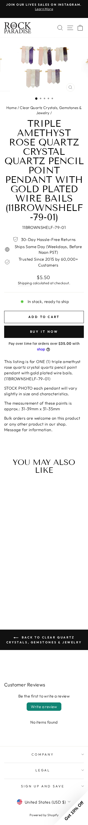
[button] (71, 808)
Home (11, 107)
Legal (42, 770)
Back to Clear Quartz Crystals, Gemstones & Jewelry (44, 639)
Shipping (25, 283)
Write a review (44, 706)
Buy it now (44, 331)
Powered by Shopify (44, 815)
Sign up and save (43, 786)
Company (43, 754)
